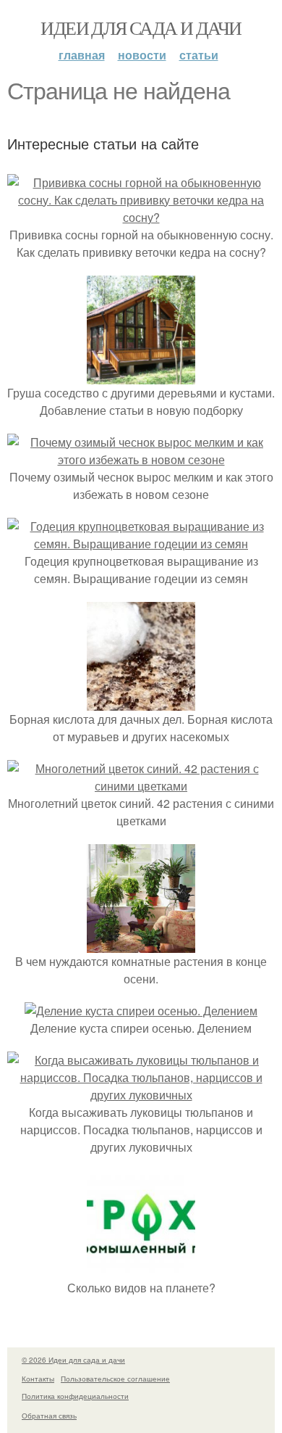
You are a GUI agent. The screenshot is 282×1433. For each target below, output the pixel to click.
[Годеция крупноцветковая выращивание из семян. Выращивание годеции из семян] (141, 543)
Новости (142, 54)
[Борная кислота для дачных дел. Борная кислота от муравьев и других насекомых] (141, 701)
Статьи (198, 54)
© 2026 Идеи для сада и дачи (73, 1360)
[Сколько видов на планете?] (141, 1270)
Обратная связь (49, 1416)
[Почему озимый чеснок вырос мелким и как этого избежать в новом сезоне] (141, 459)
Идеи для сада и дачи (140, 27)
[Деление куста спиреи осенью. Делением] (141, 1010)
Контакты (38, 1379)
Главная (82, 54)
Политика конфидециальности (75, 1396)
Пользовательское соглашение (115, 1379)
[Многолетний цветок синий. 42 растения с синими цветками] (141, 785)
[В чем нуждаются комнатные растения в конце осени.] (141, 944)
